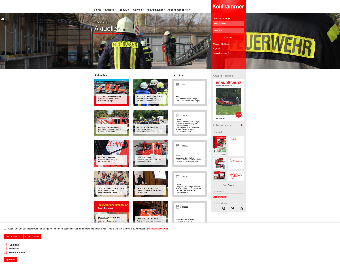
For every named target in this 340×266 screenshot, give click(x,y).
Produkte (123, 9)
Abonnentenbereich (178, 9)
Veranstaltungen (155, 9)
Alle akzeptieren (13, 236)
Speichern (11, 259)
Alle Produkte (229, 185)
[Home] (228, 6)
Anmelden (228, 37)
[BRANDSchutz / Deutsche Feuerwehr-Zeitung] (215, 208)
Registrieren (217, 48)
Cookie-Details (32, 236)
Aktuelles (109, 9)
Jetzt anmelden (220, 196)
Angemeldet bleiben (222, 44)
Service (138, 9)
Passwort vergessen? (221, 53)
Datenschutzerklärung (157, 228)
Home (97, 9)
